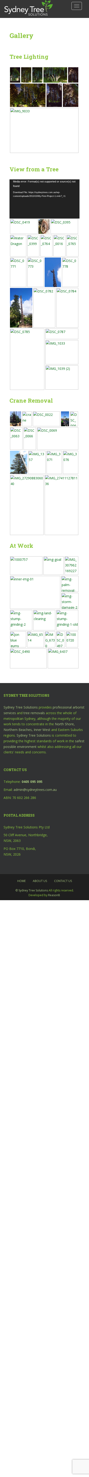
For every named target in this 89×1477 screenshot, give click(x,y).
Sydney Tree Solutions (21, 707)
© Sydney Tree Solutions (31, 890)
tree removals (34, 713)
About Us (40, 881)
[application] (44, 199)
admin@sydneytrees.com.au (35, 789)
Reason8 (54, 895)
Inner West (42, 729)
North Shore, (65, 724)
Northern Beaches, (18, 729)
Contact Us (63, 881)
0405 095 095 (32, 781)
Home (21, 881)
